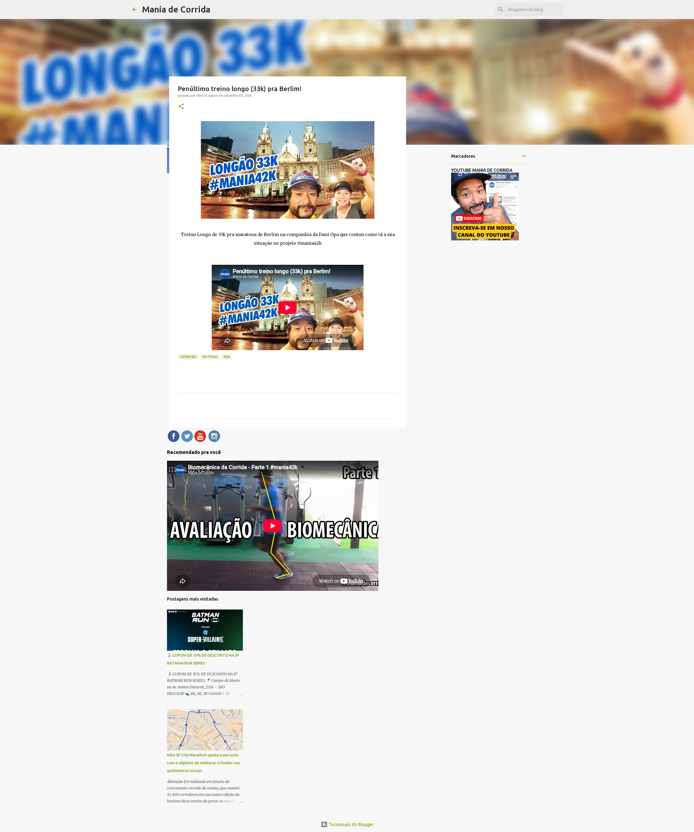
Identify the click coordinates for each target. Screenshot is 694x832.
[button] (181, 106)
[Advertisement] (433, 234)
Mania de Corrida (176, 9)
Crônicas (188, 357)
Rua (227, 357)
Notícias (209, 357)
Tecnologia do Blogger (350, 824)
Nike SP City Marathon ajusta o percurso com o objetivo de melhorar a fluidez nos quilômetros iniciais (203, 763)
